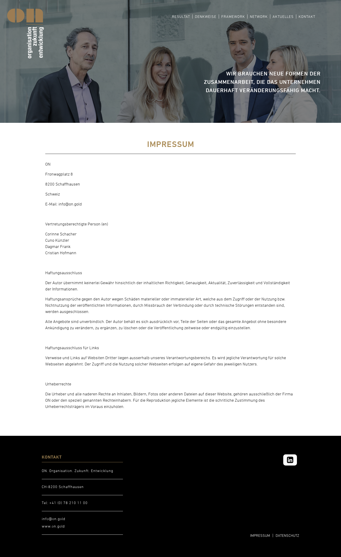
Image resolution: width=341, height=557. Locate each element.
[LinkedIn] (290, 460)
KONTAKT (307, 16)
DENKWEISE (205, 16)
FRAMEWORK (233, 16)
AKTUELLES (283, 16)
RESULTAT (181, 16)
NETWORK (259, 16)
